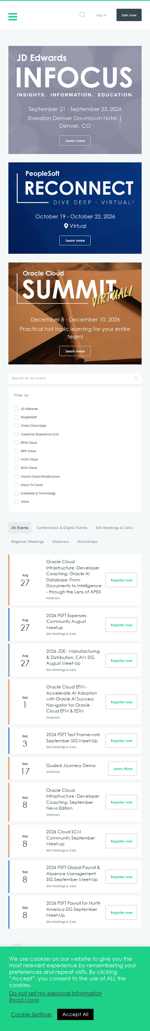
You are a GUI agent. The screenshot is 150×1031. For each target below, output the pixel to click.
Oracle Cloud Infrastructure (40, 476)
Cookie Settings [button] (31, 1014)
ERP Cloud (28, 451)
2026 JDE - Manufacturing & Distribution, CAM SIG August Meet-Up (73, 657)
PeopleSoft (29, 417)
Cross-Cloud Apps (33, 425)
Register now (122, 579)
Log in (101, 14)
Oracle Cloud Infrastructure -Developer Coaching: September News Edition (72, 799)
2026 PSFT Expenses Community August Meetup (66, 621)
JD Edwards (29, 409)
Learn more (75, 140)
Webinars (60, 541)
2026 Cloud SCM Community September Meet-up (70, 837)
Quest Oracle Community (12, 16)
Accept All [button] (75, 1014)
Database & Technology (38, 493)
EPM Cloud (29, 443)
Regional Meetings (27, 541)
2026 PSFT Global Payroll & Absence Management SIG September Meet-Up (73, 873)
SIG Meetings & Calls (114, 527)
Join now (129, 14)
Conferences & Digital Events (62, 527)
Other (25, 501)
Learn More (123, 768)
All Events (19, 527)
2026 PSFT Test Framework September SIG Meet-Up (73, 737)
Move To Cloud (32, 485)
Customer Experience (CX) (40, 434)
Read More (24, 1000)
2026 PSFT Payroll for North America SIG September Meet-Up (73, 909)
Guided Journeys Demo (71, 765)
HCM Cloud (29, 459)
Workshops (87, 541)
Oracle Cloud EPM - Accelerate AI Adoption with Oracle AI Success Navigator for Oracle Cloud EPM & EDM (71, 698)
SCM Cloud (29, 468)
